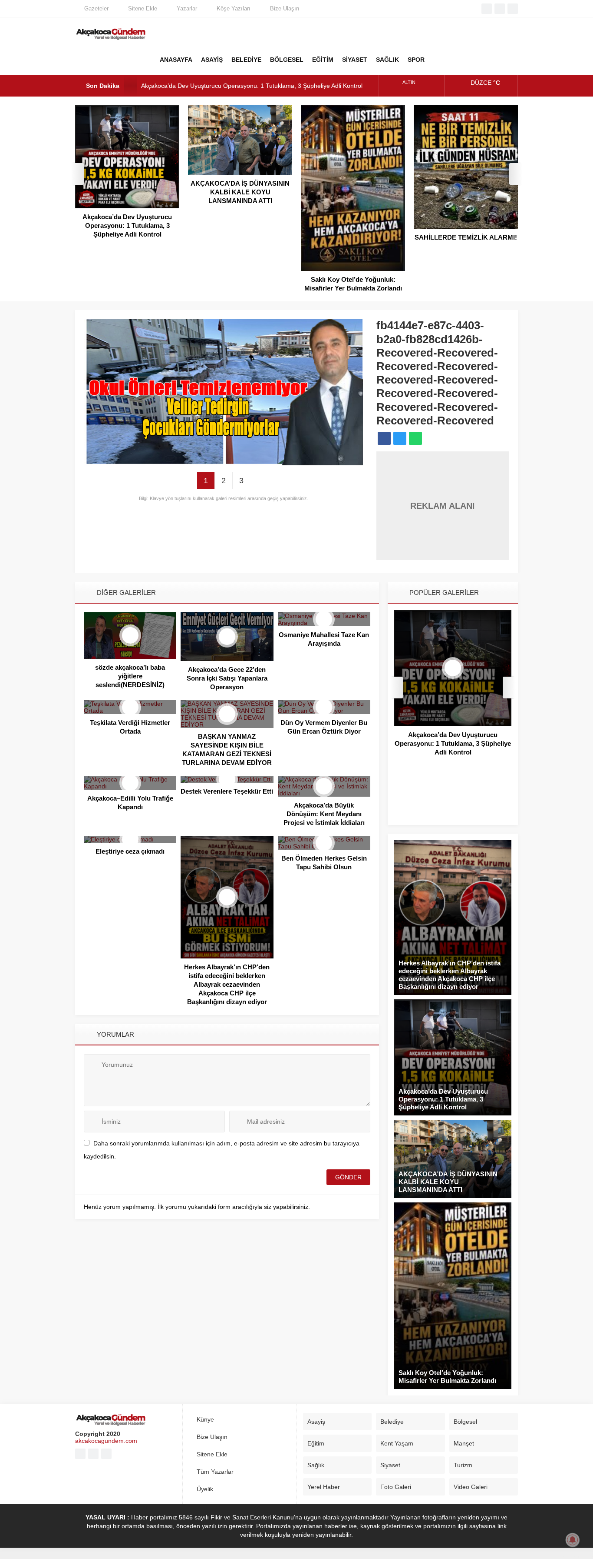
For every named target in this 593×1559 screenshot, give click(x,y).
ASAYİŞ (212, 59)
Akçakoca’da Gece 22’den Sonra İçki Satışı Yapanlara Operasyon (227, 678)
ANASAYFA (176, 59)
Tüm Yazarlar (215, 1471)
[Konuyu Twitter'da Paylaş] (399, 438)
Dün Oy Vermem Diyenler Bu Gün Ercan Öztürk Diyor (323, 727)
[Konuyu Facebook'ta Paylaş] (384, 438)
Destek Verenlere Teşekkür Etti (227, 791)
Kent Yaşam (396, 1443)
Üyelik (205, 1489)
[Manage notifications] (573, 1540)
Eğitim (315, 1443)
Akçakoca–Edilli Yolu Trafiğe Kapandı (130, 803)
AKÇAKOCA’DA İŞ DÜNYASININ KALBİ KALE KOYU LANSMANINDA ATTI (240, 192)
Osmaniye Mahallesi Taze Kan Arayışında (324, 639)
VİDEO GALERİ (483, 59)
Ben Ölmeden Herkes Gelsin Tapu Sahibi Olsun (324, 863)
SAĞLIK (387, 59)
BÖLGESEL (286, 59)
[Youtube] (499, 8)
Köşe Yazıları (233, 8)
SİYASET (354, 59)
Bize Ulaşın (284, 8)
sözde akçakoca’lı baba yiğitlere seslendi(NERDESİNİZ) (130, 676)
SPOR (416, 59)
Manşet (464, 1443)
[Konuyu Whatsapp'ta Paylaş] (415, 438)
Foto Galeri (395, 1486)
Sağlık (315, 1465)
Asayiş (316, 1421)
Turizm (463, 1465)
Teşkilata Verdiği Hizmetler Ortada (130, 727)
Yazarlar (187, 8)
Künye (205, 1419)
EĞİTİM (322, 59)
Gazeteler (96, 8)
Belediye (392, 1421)
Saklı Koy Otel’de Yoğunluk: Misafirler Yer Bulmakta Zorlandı (353, 284)
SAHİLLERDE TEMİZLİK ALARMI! (466, 237)
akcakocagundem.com (106, 1440)
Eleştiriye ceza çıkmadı (130, 851)
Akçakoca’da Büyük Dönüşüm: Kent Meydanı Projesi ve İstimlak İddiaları (324, 813)
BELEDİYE (246, 59)
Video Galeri (471, 1486)
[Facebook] (486, 8)
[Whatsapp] (512, 8)
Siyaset (390, 1465)
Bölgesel (465, 1421)
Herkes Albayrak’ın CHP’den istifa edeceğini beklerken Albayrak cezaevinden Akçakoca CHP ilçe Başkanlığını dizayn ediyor (227, 984)
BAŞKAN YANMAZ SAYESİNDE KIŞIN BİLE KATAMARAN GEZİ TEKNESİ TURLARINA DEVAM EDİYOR (227, 749)
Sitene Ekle (142, 8)
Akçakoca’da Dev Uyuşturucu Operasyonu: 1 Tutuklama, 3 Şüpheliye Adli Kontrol (251, 85)
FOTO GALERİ (461, 59)
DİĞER (440, 59)
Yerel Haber (323, 1486)
